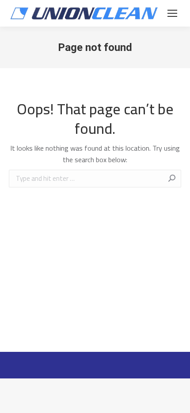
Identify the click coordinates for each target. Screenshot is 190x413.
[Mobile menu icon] (172, 13)
